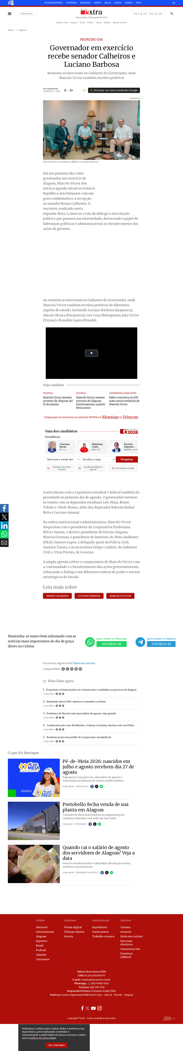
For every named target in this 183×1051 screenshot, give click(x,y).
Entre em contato (131, 936)
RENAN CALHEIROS (57, 595)
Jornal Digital (27, 13)
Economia (71, 3)
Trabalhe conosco (103, 936)
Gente (97, 3)
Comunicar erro (130, 949)
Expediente (99, 927)
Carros (128, 3)
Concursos (42, 959)
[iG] (10, 2)
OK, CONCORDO (56, 1045)
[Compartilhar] (84, 90)
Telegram (130, 417)
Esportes (85, 3)
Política (90, 22)
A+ (71, 90)
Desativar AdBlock (126, 955)
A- (66, 90)
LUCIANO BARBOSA (89, 595)
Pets (138, 3)
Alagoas (73, 22)
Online (40, 920)
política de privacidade (42, 1038)
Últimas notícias (120, 22)
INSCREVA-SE (111, 644)
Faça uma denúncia (126, 942)
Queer (117, 3)
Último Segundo (53, 3)
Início (11, 30)
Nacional (41, 927)
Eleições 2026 (62, 22)
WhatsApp (110, 417)
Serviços (125, 920)
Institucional (100, 920)
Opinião (107, 22)
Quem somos (100, 931)
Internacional (45, 931)
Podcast (41, 950)
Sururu (99, 22)
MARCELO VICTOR (120, 595)
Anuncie (125, 931)
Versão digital (73, 927)
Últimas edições (74, 931)
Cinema (125, 927)
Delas (107, 3)
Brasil (82, 22)
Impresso (70, 920)
